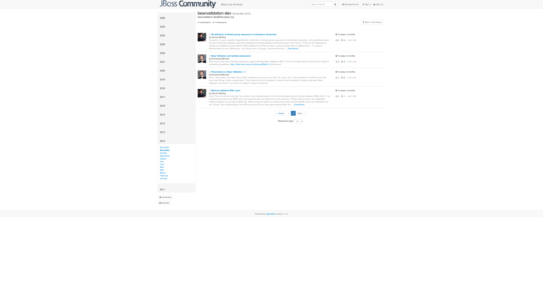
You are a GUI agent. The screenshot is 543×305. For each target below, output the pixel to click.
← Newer (280, 113)
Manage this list (351, 4)
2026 (162, 17)
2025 (162, 26)
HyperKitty (270, 213)
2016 (162, 105)
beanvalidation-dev (215, 13)
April (162, 169)
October (163, 153)
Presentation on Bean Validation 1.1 (228, 71)
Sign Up (379, 4)
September (165, 155)
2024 (162, 35)
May (162, 167)
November (165, 150)
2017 (162, 97)
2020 (162, 70)
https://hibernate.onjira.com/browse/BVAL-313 (250, 64)
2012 (162, 141)
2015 (162, 114)
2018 (162, 88)
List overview (166, 197)
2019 (162, 79)
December (164, 147)
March (163, 172)
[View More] (293, 48)
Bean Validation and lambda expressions (231, 55)
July (161, 161)
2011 (162, 189)
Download (165, 202)
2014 (162, 123)
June (162, 164)
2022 (162, 53)
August (163, 158)
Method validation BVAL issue (225, 90)
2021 (162, 61)
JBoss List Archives (232, 4)
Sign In (367, 4)
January (163, 178)
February (164, 175)
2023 (162, 44)
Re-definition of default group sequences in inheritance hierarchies (244, 34)
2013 (162, 132)
